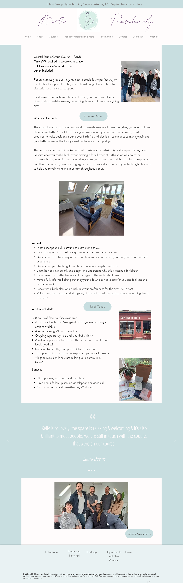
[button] (40, 36)
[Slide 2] (91, 470)
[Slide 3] (94, 470)
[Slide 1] (88, 470)
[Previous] (12, 440)
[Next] (171, 440)
